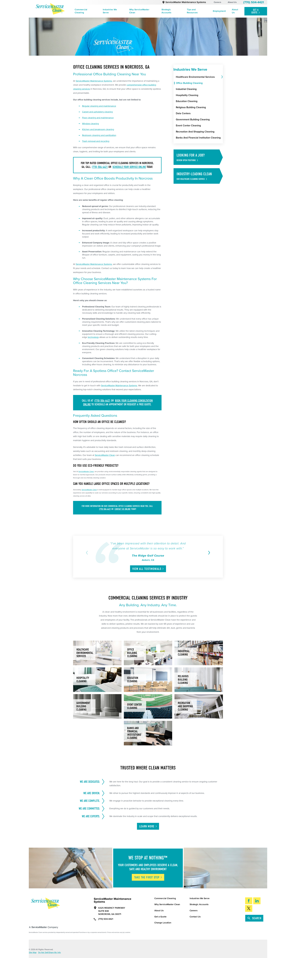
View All (146, 569)
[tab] (222, 77)
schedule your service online (129, 167)
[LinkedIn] (257, 900)
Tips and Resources (192, 11)
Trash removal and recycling (95, 141)
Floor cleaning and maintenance (98, 117)
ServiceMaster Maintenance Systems (185, 2)
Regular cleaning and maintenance (99, 106)
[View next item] (208, 553)
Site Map (32, 952)
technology (93, 337)
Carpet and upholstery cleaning (97, 111)
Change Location (162, 922)
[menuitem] (86, 11)
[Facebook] (248, 900)
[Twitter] (248, 908)
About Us (232, 2)
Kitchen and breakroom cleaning (98, 129)
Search (256, 918)
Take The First (147, 877)
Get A (255, 11)
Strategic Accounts (166, 11)
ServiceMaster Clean (105, 455)
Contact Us (195, 916)
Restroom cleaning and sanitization (99, 135)
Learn (146, 826)
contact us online (122, 509)
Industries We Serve (110, 11)
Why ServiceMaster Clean (139, 11)
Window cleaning (90, 123)
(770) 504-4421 (253, 2)
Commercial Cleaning (81, 11)
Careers (217, 2)
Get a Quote (160, 916)
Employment (219, 11)
